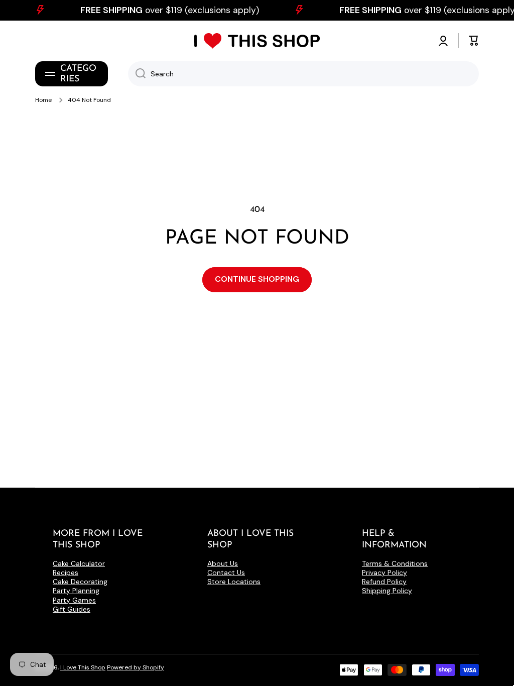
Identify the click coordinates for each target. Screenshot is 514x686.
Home (43, 100)
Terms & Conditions (395, 563)
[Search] (137, 73)
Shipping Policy (387, 590)
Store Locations (234, 581)
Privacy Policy (384, 572)
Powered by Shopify (135, 667)
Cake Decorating (80, 581)
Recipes (65, 572)
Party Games (74, 600)
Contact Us (226, 572)
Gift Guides (71, 609)
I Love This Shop (82, 667)
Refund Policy (384, 581)
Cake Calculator (79, 563)
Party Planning (76, 590)
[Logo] (257, 41)
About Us (222, 563)
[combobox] (303, 73)
